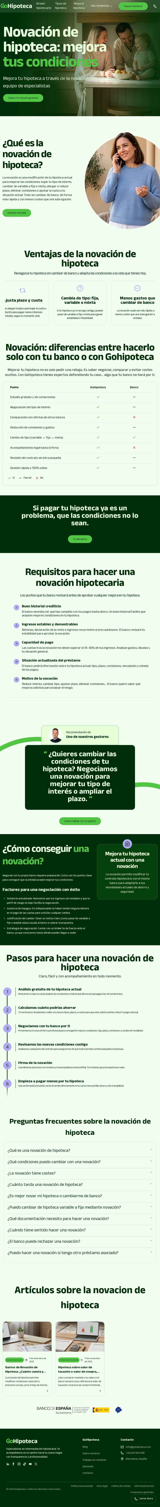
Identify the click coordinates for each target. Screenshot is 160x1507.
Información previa (144, 1486)
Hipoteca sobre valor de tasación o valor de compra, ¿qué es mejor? (77, 1372)
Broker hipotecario (43, 6)
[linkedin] (7, 1464)
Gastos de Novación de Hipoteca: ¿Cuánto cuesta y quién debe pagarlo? (24, 1372)
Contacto (87, 1473)
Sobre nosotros (91, 1453)
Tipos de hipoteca (60, 6)
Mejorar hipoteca (79, 6)
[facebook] (13, 1464)
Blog (85, 1447)
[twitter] (36, 1464)
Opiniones (88, 1466)
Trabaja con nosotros (94, 1460)
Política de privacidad (82, 1486)
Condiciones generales (142, 1492)
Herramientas (100, 6)
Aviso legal (102, 1486)
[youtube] (30, 1464)
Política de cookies (121, 1486)
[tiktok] (24, 1464)
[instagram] (19, 1464)
